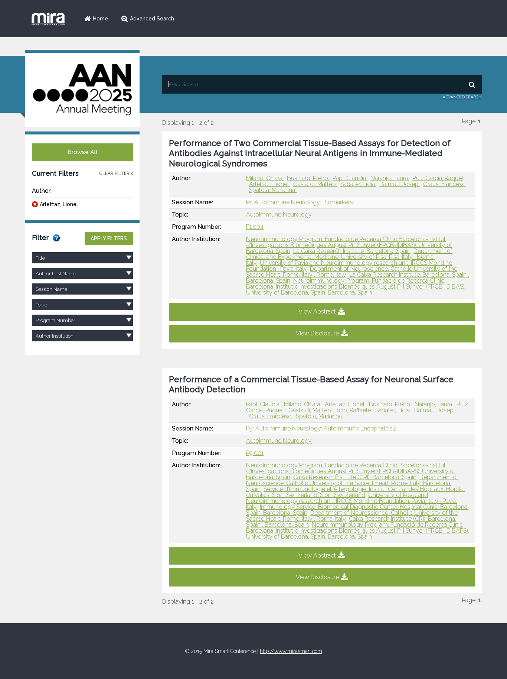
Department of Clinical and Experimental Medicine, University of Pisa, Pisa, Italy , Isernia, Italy (349, 256)
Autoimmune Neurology (279, 214)
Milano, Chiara (265, 178)
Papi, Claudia (350, 178)
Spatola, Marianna (273, 190)
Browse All (82, 152)
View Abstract (317, 311)
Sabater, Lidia (358, 184)
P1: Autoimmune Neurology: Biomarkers (299, 202)
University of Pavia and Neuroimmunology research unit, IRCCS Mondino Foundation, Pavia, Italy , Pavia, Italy (351, 500)
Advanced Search (152, 19)
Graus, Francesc (444, 184)
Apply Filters (109, 238)
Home (100, 19)
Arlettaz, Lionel (59, 204)
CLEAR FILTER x (116, 173)
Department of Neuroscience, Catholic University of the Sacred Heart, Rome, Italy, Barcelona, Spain (352, 483)
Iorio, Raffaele (354, 410)
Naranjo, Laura (389, 178)
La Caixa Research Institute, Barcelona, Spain (351, 250)
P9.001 (255, 453)
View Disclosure (317, 333)
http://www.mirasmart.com (291, 651)
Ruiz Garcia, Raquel (437, 178)
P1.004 (255, 226)
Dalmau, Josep (399, 184)
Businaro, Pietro (308, 178)
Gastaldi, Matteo (315, 184)
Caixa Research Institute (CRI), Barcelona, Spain (354, 477)
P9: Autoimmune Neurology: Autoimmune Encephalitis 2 (321, 428)
